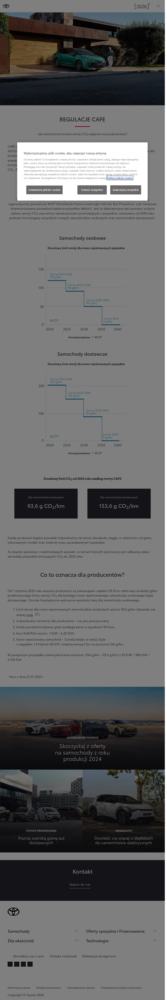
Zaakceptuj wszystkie (126, 189)
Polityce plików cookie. (120, 178)
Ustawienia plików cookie (44, 189)
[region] (82, 172)
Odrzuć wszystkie (92, 189)
